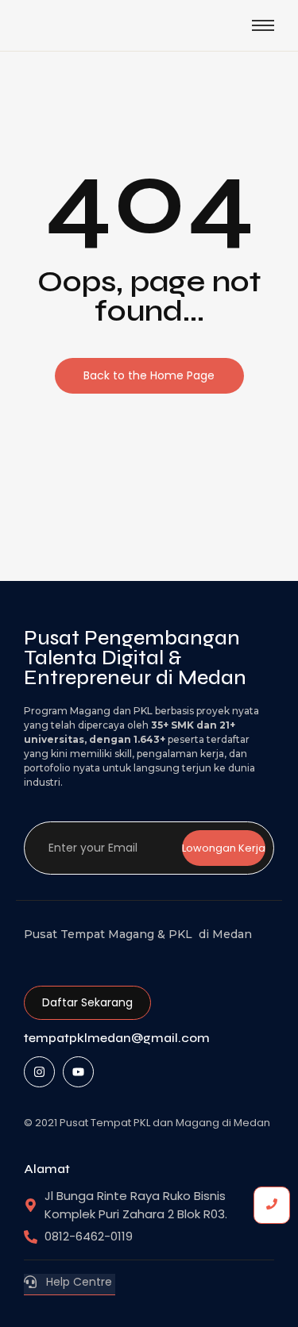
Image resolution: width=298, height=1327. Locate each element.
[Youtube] (78, 1071)
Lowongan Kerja (223, 848)
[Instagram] (39, 1071)
